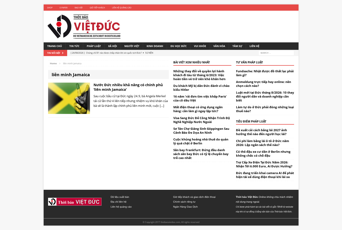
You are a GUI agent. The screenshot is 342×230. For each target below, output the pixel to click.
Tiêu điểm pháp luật (251, 121)
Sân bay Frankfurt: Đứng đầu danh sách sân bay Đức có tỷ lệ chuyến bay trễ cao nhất (201, 154)
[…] (162, 106)
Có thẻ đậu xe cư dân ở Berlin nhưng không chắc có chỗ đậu (263, 154)
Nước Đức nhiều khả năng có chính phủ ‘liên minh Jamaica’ (128, 87)
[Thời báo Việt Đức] (84, 26)
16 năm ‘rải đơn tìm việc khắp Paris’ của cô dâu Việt (200, 98)
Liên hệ (254, 46)
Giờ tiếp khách (97, 7)
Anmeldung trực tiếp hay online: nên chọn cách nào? (263, 84)
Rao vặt (79, 7)
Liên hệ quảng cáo (121, 7)
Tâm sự (237, 46)
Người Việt (131, 46)
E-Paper (64, 7)
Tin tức (74, 46)
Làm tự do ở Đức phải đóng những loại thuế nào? (265, 109)
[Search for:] (276, 52)
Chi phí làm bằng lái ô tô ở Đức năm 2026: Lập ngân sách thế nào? (262, 143)
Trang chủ (54, 46)
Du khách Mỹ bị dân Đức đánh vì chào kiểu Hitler (201, 88)
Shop (50, 7)
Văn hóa (219, 46)
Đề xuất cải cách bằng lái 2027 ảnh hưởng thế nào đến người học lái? (261, 132)
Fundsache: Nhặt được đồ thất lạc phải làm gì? (265, 73)
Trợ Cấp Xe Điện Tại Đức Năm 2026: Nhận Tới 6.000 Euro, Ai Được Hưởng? (264, 164)
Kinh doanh (155, 46)
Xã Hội (112, 46)
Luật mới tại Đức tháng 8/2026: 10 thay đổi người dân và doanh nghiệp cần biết (265, 96)
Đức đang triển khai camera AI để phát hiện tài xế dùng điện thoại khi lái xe (265, 175)
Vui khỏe (200, 46)
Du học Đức (178, 46)
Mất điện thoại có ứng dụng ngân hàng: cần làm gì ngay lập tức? (198, 109)
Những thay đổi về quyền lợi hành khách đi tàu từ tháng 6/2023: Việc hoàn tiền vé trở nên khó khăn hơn (199, 75)
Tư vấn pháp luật (249, 62)
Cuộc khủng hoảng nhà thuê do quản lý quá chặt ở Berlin (200, 141)
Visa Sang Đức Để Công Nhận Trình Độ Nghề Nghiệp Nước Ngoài (201, 120)
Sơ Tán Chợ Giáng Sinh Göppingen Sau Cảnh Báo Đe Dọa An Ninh (201, 131)
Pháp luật (94, 46)
